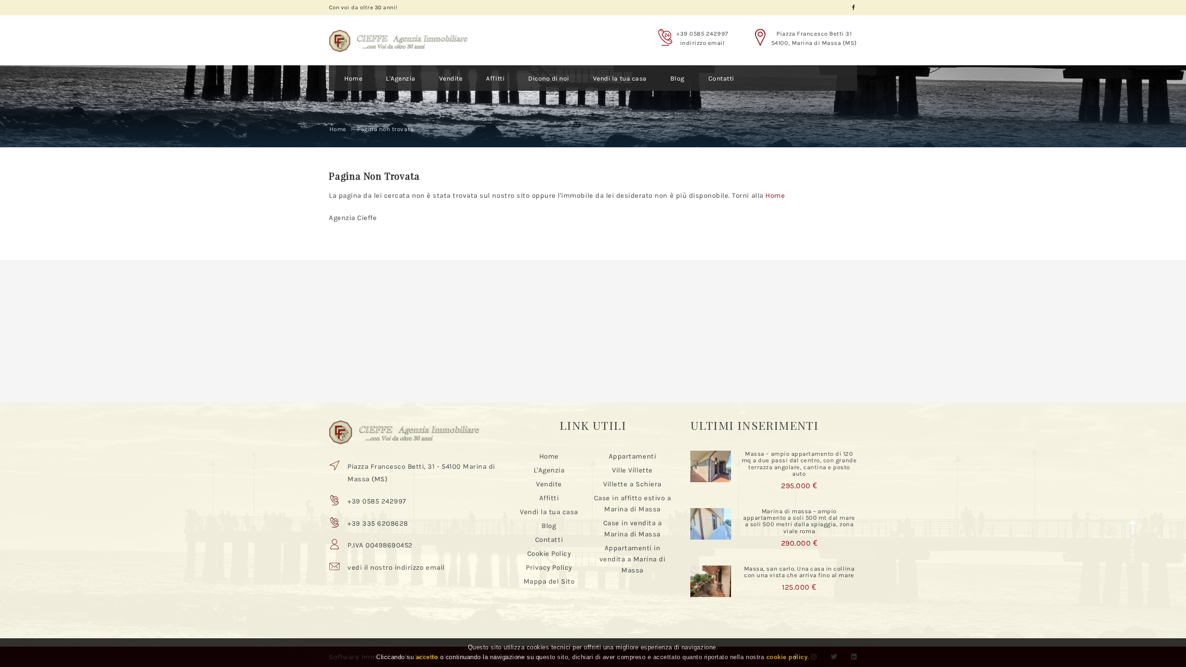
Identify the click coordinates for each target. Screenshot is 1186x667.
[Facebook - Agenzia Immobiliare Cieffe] (853, 8)
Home (353, 78)
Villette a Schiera (632, 484)
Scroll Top (1132, 549)
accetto (427, 657)
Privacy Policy (549, 567)
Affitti (495, 78)
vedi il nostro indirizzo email (396, 567)
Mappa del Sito (549, 581)
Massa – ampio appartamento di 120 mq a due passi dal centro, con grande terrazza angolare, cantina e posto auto (799, 463)
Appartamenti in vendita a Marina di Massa (632, 559)
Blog (677, 78)
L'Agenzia (401, 78)
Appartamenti (632, 456)
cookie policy (787, 657)
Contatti (721, 78)
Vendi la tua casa (620, 78)
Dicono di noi (548, 78)
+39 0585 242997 (702, 33)
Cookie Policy (549, 553)
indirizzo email (702, 42)
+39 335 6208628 (377, 523)
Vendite (451, 78)
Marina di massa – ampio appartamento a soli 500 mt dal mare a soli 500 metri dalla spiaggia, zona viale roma (799, 521)
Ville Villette (632, 470)
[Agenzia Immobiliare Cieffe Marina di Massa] (398, 34)
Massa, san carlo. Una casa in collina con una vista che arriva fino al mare (799, 572)
